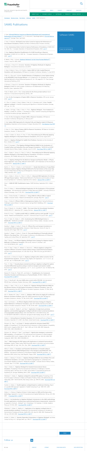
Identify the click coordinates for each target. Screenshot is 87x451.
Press (51, 10)
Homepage (7, 18)
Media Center (76, 14)
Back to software (66, 49)
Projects (68, 14)
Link (44, 49)
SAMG (33, 18)
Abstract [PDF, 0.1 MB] (18, 163)
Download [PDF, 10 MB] (24, 405)
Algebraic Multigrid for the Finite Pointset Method (34, 59)
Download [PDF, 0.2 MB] (14, 222)
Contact (69, 10)
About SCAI (35, 14)
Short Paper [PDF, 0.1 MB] (43, 149)
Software (59, 14)
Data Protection (78, 447)
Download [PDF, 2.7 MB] (38, 345)
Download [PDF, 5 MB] (10, 388)
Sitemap (47, 447)
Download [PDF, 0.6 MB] (40, 298)
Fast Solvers (22, 18)
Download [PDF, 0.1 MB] (38, 282)
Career (43, 10)
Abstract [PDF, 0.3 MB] (43, 180)
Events (60, 10)
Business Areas (47, 14)
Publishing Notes (61, 447)
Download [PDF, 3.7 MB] (47, 320)
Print (65, 433)
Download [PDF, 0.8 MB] (37, 372)
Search (81, 3)
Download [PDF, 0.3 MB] (10, 277)
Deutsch (78, 10)
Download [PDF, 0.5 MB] (31, 192)
